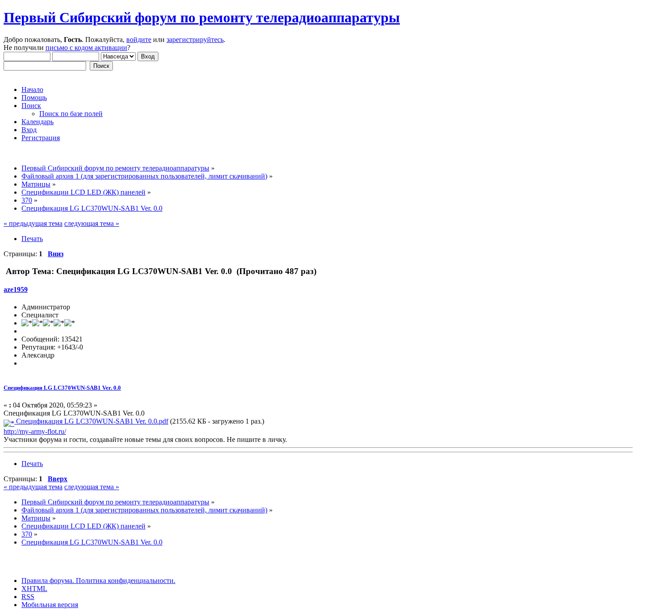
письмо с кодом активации (86, 47)
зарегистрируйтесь (195, 39)
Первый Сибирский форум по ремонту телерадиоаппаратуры (202, 17)
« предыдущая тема (33, 223)
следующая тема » (91, 223)
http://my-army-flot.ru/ (35, 431)
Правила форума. (47, 580)
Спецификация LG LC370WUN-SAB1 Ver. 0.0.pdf (91, 421)
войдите (138, 39)
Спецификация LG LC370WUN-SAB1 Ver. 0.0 (62, 387)
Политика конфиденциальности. (124, 580)
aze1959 (16, 289)
